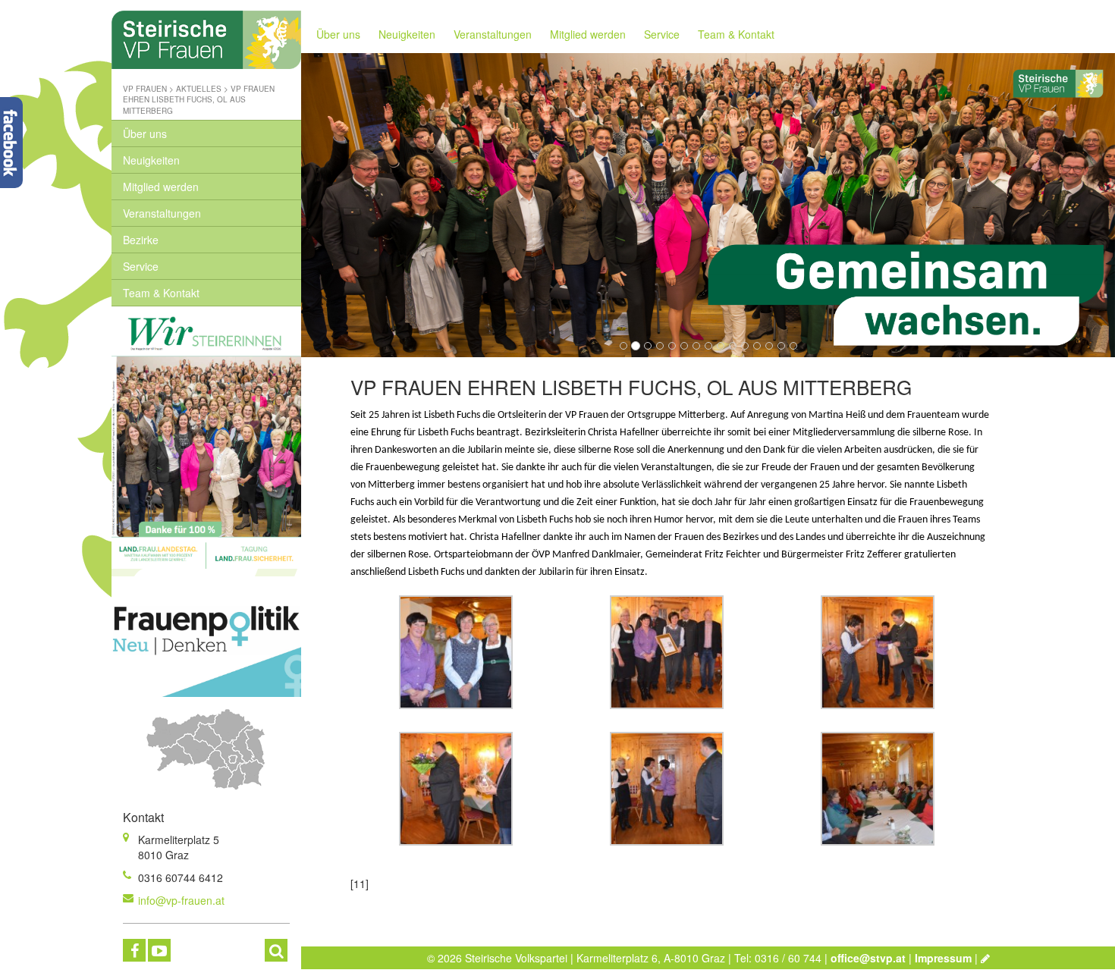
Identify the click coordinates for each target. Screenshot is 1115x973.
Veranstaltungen (162, 213)
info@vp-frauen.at (181, 900)
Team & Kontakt (161, 292)
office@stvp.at (868, 957)
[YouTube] (159, 950)
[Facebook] (134, 950)
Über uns (145, 133)
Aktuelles (198, 88)
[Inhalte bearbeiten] (985, 957)
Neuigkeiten (151, 160)
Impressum (943, 957)
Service (141, 266)
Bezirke (141, 239)
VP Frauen (145, 88)
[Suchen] (276, 950)
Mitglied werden (161, 186)
